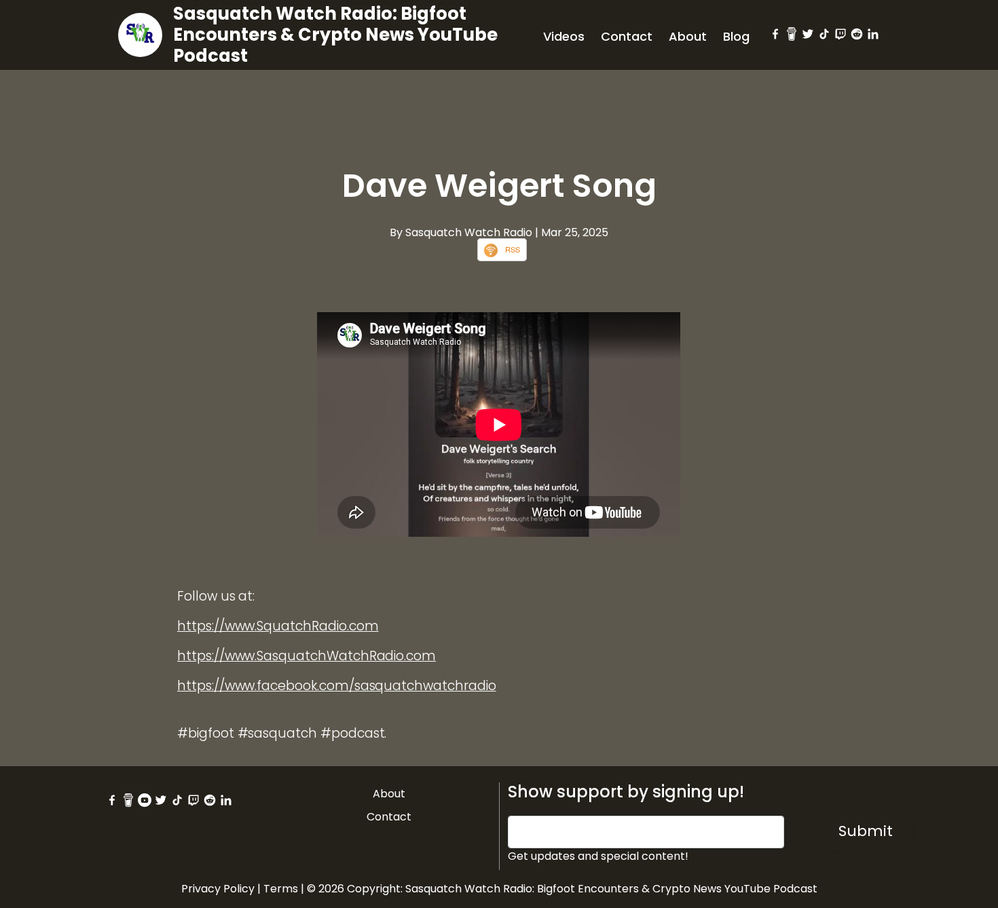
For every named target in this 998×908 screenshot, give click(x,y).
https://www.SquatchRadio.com (278, 626)
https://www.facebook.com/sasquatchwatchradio (336, 686)
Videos (564, 36)
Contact (626, 36)
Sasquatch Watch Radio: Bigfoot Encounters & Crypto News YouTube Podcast (335, 34)
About (688, 36)
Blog (736, 36)
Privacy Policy (218, 888)
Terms (280, 888)
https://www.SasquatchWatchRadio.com (306, 656)
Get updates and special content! (598, 856)
